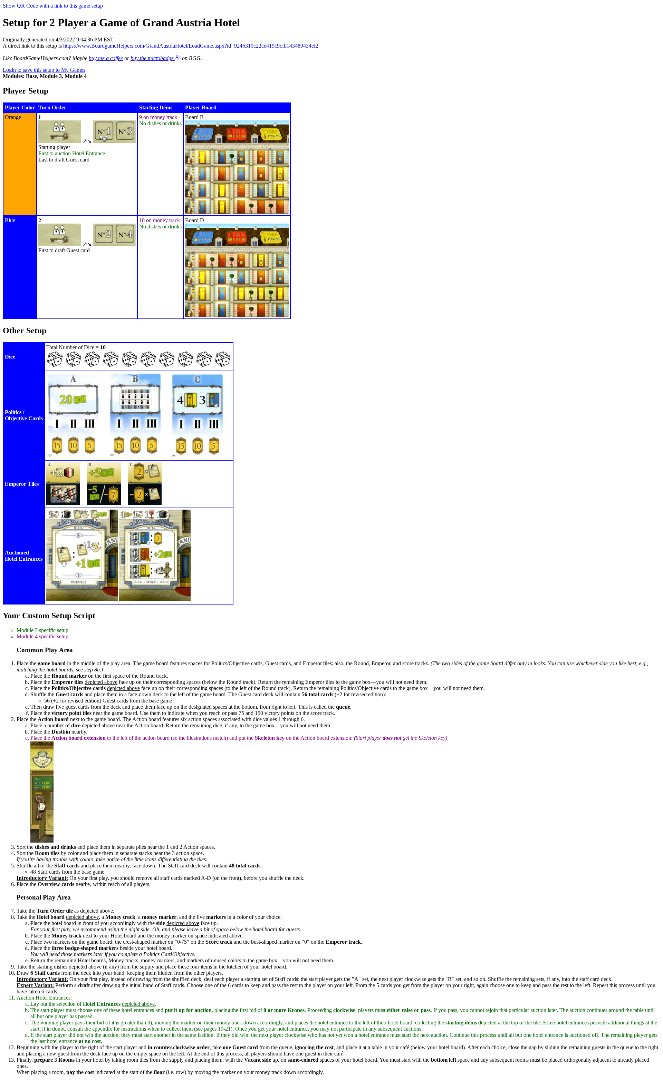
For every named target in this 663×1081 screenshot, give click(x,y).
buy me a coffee (106, 58)
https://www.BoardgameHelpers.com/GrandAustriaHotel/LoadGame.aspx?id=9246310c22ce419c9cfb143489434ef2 (190, 46)
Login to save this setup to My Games (44, 70)
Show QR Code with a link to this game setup (53, 6)
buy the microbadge (153, 58)
